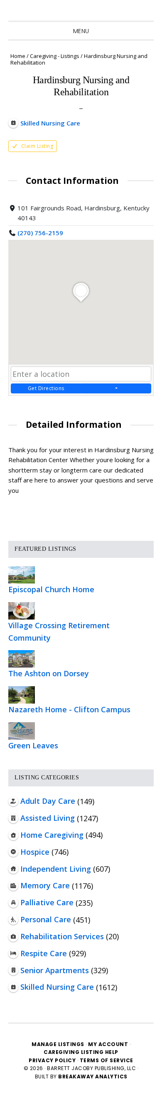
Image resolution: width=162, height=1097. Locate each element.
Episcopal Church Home (51, 589)
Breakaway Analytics (93, 1076)
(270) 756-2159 (40, 233)
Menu (81, 31)
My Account (108, 1044)
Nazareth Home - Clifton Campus (69, 709)
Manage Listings (58, 1044)
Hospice (34, 852)
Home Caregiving (51, 835)
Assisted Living (47, 818)
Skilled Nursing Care (57, 987)
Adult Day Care (47, 801)
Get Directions (46, 388)
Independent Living (55, 869)
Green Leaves (33, 745)
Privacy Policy (53, 1060)
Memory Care (45, 885)
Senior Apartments (54, 970)
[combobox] (81, 373)
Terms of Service (106, 1060)
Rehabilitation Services (62, 936)
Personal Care (45, 919)
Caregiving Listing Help (81, 1052)
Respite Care (43, 953)
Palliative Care (47, 902)
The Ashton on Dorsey (48, 673)
